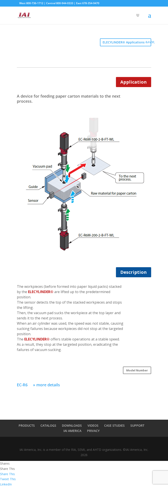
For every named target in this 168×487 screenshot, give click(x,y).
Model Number (137, 370)
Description (133, 272)
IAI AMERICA (72, 431)
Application (133, 82)
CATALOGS (48, 425)
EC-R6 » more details (38, 384)
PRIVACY (93, 431)
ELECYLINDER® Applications (124, 42)
